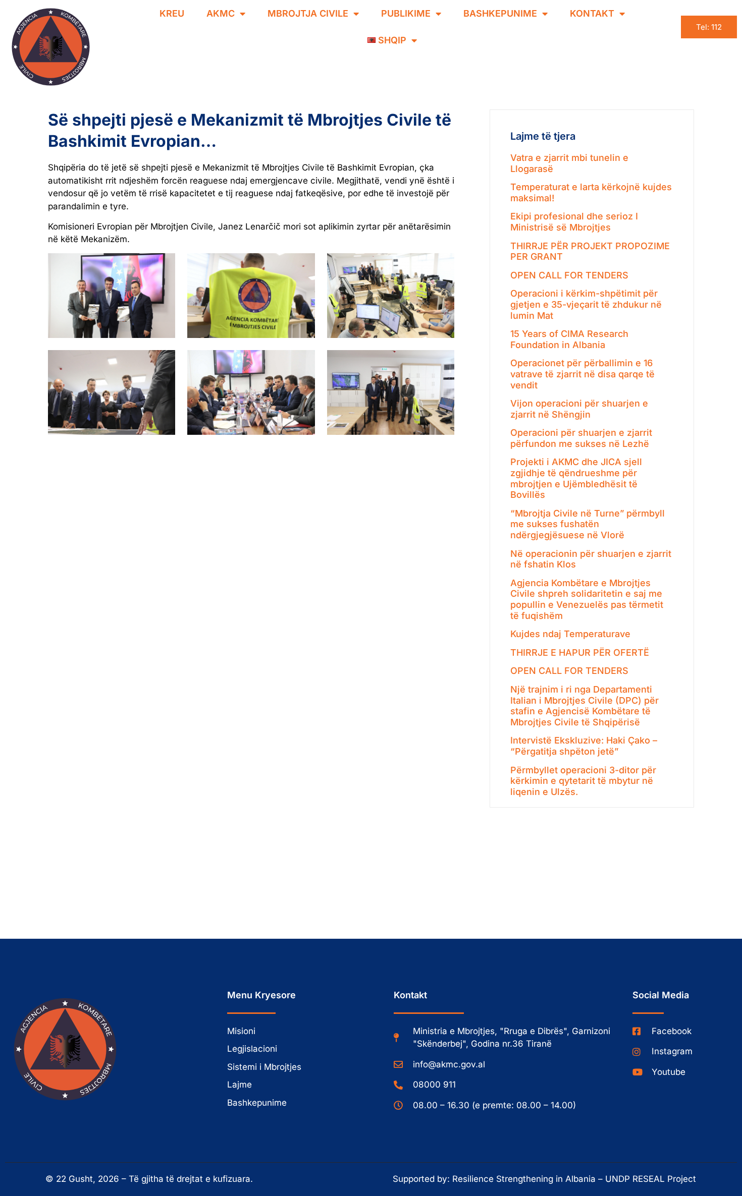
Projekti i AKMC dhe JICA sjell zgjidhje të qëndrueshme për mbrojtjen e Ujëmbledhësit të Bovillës (576, 478)
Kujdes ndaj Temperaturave (570, 634)
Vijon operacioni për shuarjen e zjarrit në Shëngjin (579, 409)
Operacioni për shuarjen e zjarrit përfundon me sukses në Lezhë (581, 438)
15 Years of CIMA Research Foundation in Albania (569, 339)
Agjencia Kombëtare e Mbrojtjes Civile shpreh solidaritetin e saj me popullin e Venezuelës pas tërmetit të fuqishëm (586, 599)
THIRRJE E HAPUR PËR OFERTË (579, 652)
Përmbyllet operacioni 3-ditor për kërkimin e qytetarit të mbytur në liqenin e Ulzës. (583, 781)
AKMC (220, 13)
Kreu (172, 13)
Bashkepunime (500, 13)
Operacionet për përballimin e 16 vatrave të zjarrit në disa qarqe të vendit (582, 374)
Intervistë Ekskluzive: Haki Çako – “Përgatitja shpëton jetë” (583, 746)
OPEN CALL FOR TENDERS (569, 275)
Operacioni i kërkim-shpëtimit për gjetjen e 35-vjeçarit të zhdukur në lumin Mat (586, 304)
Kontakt (592, 13)
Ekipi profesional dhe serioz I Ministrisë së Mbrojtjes (574, 222)
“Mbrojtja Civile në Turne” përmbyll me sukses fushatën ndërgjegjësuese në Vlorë (587, 524)
